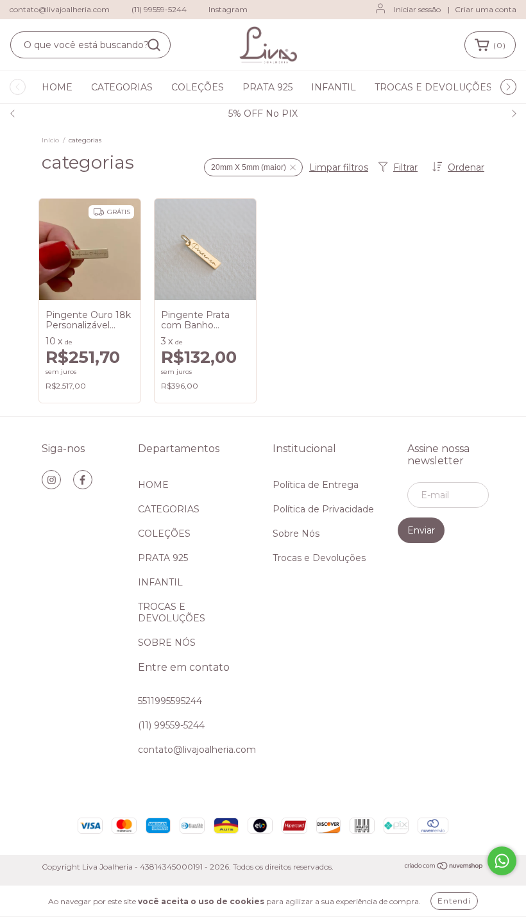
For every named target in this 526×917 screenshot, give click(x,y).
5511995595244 (170, 701)
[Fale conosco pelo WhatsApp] (502, 860)
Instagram (228, 9)
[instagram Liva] (51, 479)
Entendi (454, 900)
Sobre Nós (296, 533)
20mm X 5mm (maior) (248, 167)
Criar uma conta (485, 9)
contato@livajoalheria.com (60, 9)
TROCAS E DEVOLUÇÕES (433, 87)
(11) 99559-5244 (159, 9)
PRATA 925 (267, 87)
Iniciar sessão (417, 9)
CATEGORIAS (122, 87)
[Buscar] (154, 44)
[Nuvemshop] (444, 867)
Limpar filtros (338, 167)
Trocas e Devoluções (319, 558)
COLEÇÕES (197, 87)
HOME (57, 87)
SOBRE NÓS (167, 642)
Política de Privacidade (323, 509)
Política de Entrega (316, 485)
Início (50, 140)
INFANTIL (333, 87)
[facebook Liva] (82, 479)
